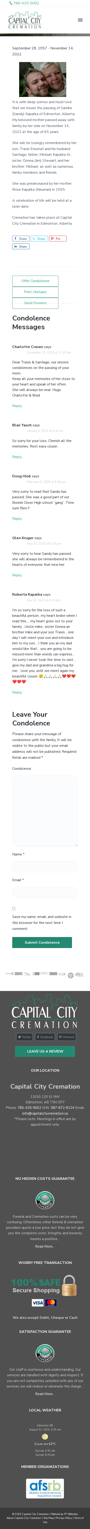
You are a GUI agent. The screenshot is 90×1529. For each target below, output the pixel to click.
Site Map (48, 1518)
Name (18, 854)
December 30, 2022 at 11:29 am (49, 353)
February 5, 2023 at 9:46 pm (46, 482)
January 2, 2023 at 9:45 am (45, 431)
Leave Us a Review (45, 1051)
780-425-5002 (29, 1107)
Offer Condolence (35, 280)
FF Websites (71, 1514)
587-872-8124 (62, 1107)
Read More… (45, 1246)
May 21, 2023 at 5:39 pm (44, 544)
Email (18, 880)
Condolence (21, 768)
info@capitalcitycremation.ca (45, 1113)
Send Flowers (35, 303)
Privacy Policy (64, 1518)
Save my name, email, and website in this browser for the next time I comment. (41, 922)
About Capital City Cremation (24, 1518)
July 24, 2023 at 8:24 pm (43, 600)
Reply (17, 405)
